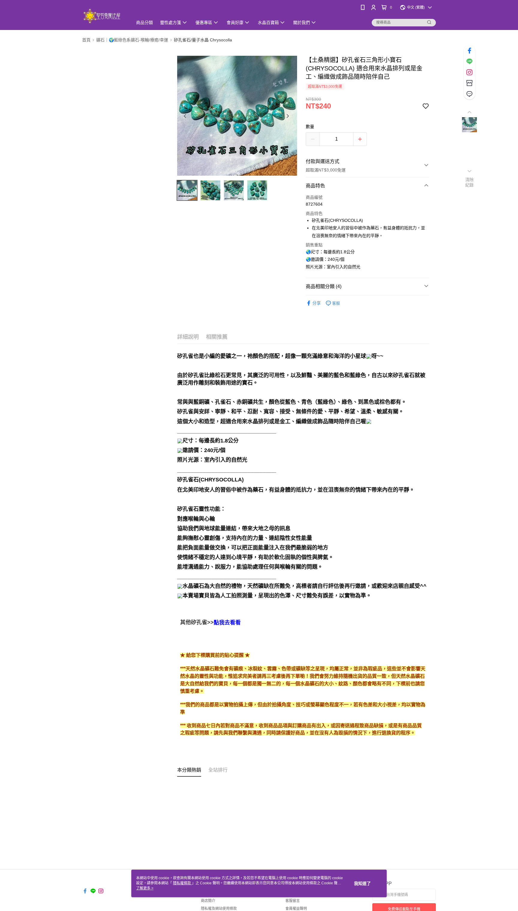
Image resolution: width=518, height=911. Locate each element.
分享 (316, 303)
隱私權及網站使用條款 (219, 909)
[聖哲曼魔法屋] (104, 15)
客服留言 (292, 901)
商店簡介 (208, 901)
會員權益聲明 (296, 909)
